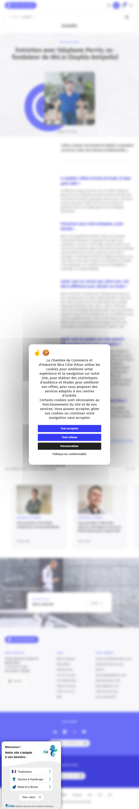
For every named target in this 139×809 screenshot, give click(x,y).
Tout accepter (69, 428)
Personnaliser (69, 446)
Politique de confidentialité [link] (69, 454)
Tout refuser (69, 437)
